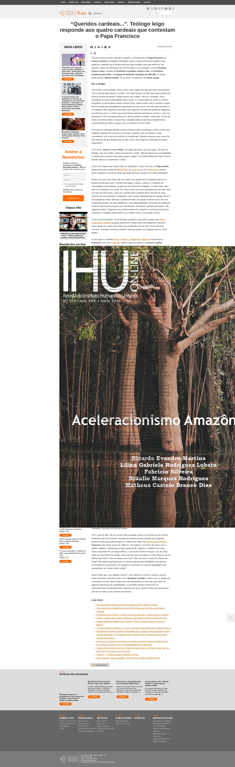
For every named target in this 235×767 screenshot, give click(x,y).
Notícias (97, 2)
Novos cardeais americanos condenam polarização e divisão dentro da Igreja (131, 618)
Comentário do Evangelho (162, 721)
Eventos (121, 2)
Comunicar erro (99, 665)
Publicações (109, 2)
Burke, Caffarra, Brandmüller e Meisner (132, 239)
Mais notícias (101, 721)
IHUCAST (100, 731)
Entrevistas (101, 723)
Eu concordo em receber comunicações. (74, 185)
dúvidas (116, 243)
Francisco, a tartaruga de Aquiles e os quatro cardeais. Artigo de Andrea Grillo (132, 641)
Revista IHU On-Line (123, 723)
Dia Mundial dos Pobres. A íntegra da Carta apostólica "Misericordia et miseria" (132, 615)
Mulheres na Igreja (159, 741)
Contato (147, 2)
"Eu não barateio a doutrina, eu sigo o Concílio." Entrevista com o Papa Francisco (133, 628)
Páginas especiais (103, 726)
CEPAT (62, 728)
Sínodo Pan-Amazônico (161, 739)
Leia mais (65, 535)
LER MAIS (68, 79)
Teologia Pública (84, 723)
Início (63, 2)
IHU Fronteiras (83, 726)
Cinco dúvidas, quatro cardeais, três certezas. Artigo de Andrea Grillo (128, 658)
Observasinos (83, 721)
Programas (86, 2)
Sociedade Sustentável (86, 731)
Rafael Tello (122, 170)
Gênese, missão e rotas (67, 721)
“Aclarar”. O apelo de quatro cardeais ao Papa (117, 654)
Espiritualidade (134, 2)
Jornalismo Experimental (105, 728)
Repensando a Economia (87, 728)
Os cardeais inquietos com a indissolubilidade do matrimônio (124, 645)
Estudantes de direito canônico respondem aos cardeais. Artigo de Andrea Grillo (133, 631)
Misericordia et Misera (156, 542)
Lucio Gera (137, 170)
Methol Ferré (152, 170)
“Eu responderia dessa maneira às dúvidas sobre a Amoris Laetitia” (127, 605)
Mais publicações (122, 721)
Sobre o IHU (73, 2)
